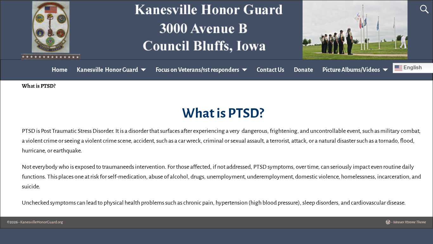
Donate (303, 70)
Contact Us (270, 70)
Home (59, 70)
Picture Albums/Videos (351, 70)
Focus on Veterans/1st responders (197, 70)
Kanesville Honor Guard (107, 70)
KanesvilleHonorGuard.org (41, 222)
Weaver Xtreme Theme (409, 222)
